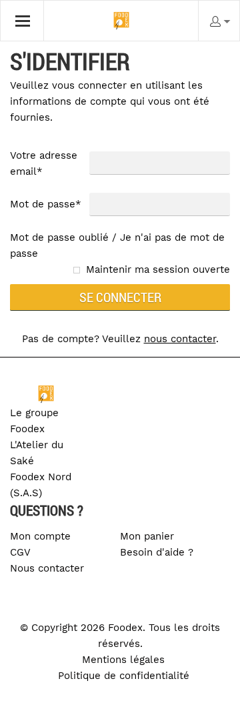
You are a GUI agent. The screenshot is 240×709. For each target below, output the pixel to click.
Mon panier (147, 536)
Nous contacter (47, 568)
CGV (20, 552)
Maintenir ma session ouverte (158, 269)
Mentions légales (123, 660)
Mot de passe (45, 204)
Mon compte (40, 536)
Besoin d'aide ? (156, 552)
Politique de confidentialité (123, 676)
